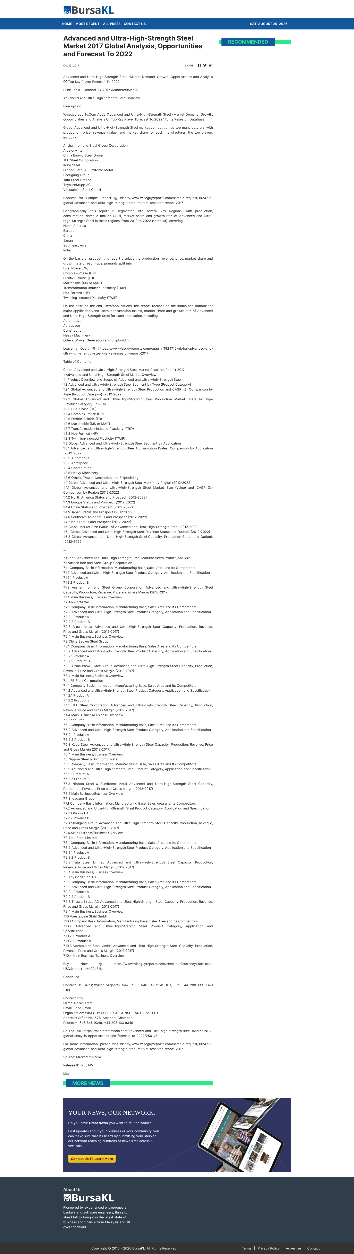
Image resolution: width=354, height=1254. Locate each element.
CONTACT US (135, 24)
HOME (67, 24)
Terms (246, 1248)
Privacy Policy (269, 1248)
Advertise (293, 1248)
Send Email (82, 1008)
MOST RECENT (87, 24)
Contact (313, 1248)
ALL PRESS (111, 24)
